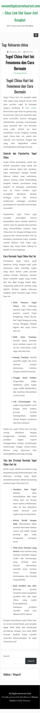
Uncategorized (19, 73)
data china (30, 108)
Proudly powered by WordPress (16, 697)
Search (6, 656)
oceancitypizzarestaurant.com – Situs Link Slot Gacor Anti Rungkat (21, 12)
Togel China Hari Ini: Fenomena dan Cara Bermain (19, 62)
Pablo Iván (29, 52)
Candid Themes (23, 701)
